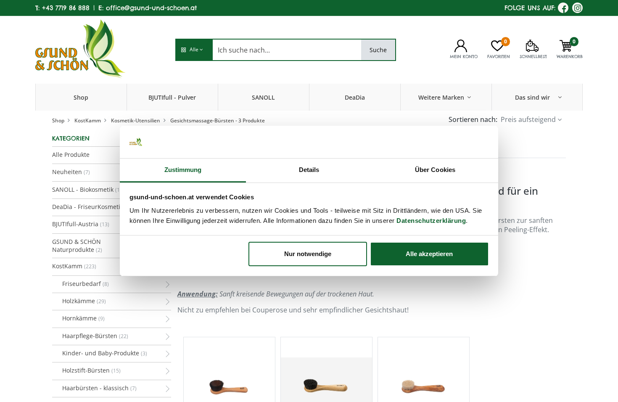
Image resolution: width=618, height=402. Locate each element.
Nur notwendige (307, 253)
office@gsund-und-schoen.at (151, 8)
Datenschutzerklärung (431, 220)
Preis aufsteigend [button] (528, 119)
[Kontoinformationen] (460, 45)
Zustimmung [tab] (183, 169)
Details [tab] (309, 169)
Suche (378, 50)
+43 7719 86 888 (66, 8)
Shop (58, 120)
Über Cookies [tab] (435, 169)
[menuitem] (81, 97)
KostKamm (87, 120)
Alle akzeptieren (429, 253)
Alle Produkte (71, 155)
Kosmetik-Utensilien (135, 120)
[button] (193, 50)
